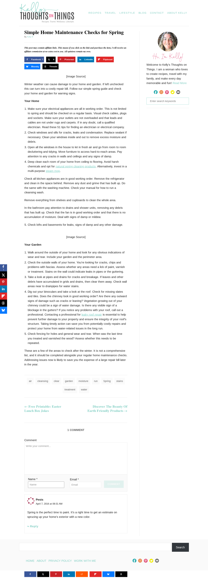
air (30, 381)
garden (69, 381)
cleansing (42, 381)
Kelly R (30, 37)
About (41, 560)
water (84, 389)
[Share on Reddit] (82, 574)
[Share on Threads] (3, 303)
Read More (180, 83)
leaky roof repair (92, 314)
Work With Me (85, 560)
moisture (83, 381)
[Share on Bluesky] (3, 310)
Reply (34, 526)
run (96, 381)
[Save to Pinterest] (3, 281)
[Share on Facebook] (30, 574)
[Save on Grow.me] (118, 59)
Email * (74, 479)
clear (56, 381)
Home (30, 560)
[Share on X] (3, 274)
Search (180, 547)
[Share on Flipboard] (3, 296)
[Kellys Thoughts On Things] (48, 13)
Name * (32, 479)
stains (119, 381)
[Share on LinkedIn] (3, 289)
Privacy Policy (60, 560)
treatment (70, 389)
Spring (107, 381)
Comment (30, 440)
